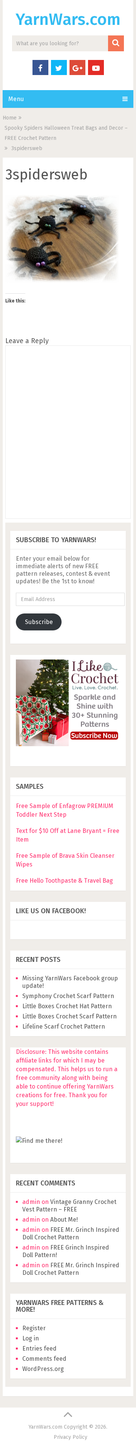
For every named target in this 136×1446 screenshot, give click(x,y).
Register (34, 1328)
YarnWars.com (68, 19)
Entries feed (39, 1348)
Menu (16, 99)
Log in (30, 1338)
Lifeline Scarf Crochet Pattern (63, 1026)
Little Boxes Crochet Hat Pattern (67, 1006)
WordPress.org (43, 1368)
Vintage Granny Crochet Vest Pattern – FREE (69, 1205)
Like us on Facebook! (51, 911)
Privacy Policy (70, 1437)
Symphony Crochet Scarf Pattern (69, 996)
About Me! (64, 1219)
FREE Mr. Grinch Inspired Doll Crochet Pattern (70, 1233)
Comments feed (44, 1358)
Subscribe (39, 622)
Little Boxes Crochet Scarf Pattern (69, 1016)
